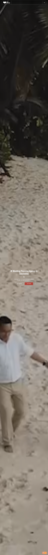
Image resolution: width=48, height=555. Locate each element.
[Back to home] (6, 3)
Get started (19, 283)
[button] (44, 3)
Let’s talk (29, 283)
